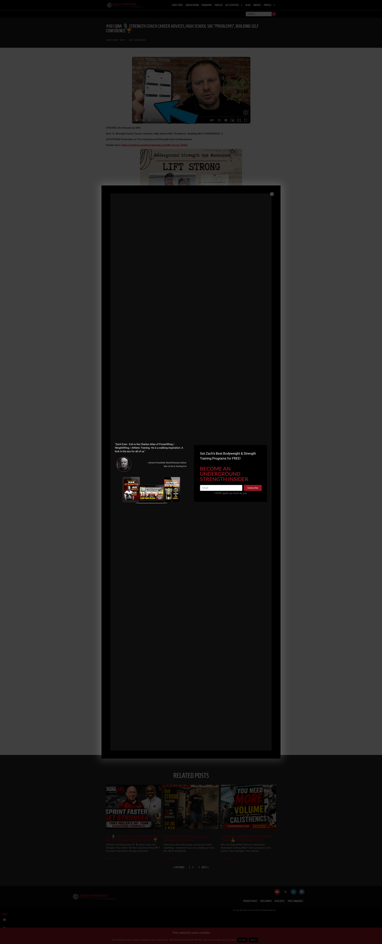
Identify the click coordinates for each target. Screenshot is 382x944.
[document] (191, 472)
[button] (272, 194)
